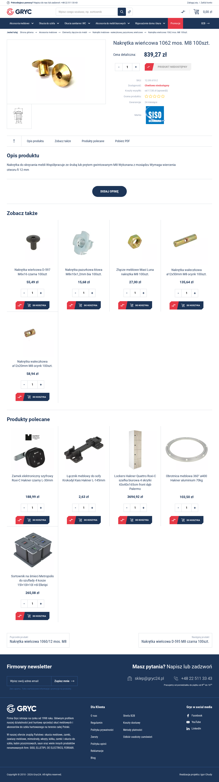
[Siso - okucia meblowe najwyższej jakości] (155, 115)
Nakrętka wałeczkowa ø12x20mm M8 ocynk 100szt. (32, 364)
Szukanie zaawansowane (129, 12)
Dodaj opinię (109, 191)
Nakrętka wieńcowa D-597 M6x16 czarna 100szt (32, 272)
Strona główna (27, 32)
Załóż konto (206, 2)
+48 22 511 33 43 (69, 2)
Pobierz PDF (122, 141)
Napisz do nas (41, 2)
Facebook (197, 715)
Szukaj (122, 12)
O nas (94, 715)
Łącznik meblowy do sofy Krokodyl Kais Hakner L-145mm (83, 478)
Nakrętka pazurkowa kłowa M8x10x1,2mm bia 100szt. (83, 272)
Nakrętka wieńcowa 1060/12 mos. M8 (38, 641)
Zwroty (94, 736)
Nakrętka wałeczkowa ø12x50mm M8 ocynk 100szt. (186, 272)
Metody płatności (132, 729)
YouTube (196, 722)
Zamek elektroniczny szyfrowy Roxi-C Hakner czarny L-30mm (32, 478)
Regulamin (96, 722)
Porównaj (148, 67)
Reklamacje (97, 750)
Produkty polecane (93, 141)
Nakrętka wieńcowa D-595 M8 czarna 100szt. (175, 641)
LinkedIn (196, 728)
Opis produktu (35, 141)
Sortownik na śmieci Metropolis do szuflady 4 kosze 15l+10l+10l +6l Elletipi (32, 580)
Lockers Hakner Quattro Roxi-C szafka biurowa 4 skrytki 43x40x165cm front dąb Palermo (135, 482)
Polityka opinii (98, 743)
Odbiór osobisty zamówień (137, 736)
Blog (93, 757)
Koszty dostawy (131, 722)
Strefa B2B (129, 715)
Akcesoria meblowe (48, 32)
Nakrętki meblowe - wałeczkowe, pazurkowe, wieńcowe (118, 32)
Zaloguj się (192, 2)
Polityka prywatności (102, 729)
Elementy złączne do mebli (74, 32)
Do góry (14, 141)
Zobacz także (63, 141)
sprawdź (162, 90)
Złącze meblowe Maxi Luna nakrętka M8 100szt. (135, 272)
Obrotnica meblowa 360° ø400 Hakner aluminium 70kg (186, 478)
